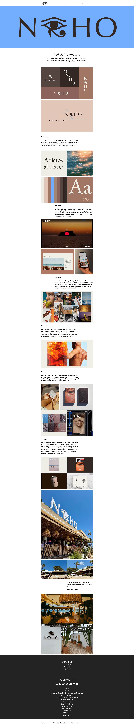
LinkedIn (78, 722)
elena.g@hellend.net (57, 722)
